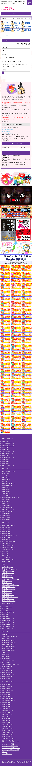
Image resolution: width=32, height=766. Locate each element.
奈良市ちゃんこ (6, 652)
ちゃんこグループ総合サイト (10, 744)
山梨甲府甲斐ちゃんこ (8, 619)
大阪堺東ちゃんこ (7, 658)
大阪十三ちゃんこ (7, 662)
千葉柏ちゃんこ (6, 543)
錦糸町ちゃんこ (6, 503)
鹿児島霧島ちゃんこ (7, 692)
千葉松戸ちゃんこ (7, 513)
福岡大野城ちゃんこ (7, 714)
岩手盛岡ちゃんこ (7, 459)
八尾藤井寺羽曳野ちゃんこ (9, 650)
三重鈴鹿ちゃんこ (7, 593)
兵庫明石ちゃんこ (7, 656)
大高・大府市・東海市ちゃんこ (10, 585)
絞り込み (4, 47)
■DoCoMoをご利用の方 (7, 129)
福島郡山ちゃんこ (7, 462)
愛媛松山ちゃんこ (7, 684)
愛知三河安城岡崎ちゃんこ (9, 569)
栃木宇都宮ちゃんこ (7, 487)
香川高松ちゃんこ (7, 694)
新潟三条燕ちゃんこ (7, 628)
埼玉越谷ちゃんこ (7, 519)
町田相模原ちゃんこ (7, 493)
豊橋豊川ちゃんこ (7, 583)
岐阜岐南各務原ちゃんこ (8, 587)
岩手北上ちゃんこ (7, 456)
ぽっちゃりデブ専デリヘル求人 (10, 750)
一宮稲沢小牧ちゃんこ (8, 573)
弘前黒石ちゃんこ (7, 449)
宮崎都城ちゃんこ (7, 702)
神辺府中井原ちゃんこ (8, 732)
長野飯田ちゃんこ (7, 617)
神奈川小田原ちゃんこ (8, 511)
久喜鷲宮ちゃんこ (7, 531)
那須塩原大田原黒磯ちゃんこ (10, 535)
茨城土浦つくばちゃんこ (8, 509)
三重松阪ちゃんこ (7, 591)
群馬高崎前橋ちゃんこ (8, 485)
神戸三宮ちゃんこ (7, 654)
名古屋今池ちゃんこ (7, 567)
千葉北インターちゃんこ (8, 547)
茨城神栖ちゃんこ (7, 533)
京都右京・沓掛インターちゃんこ (11, 664)
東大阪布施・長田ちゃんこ (9, 646)
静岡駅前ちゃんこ (7, 581)
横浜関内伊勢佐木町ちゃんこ (10, 471)
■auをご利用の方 (6, 131)
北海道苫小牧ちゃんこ (8, 466)
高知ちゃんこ (5, 716)
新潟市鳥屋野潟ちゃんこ (8, 623)
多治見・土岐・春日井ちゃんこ (10, 579)
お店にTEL (16, 13)
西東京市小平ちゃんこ (8, 549)
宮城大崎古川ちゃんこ (8, 446)
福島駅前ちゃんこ (7, 463)
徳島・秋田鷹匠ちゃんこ (8, 700)
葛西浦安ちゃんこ (7, 537)
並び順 (4, 54)
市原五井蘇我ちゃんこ (8, 545)
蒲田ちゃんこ (5, 555)
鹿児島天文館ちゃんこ (8, 686)
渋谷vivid (4, 752)
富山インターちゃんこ (8, 613)
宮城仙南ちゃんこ (7, 442)
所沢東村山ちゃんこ (7, 527)
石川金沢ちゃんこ (7, 611)
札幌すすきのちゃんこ (8, 458)
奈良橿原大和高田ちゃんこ (9, 640)
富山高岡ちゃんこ (7, 609)
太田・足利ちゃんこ (7, 529)
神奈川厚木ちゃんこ (7, 495)
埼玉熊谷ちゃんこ (7, 489)
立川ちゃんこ (5, 475)
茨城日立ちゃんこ (7, 561)
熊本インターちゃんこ (8, 690)
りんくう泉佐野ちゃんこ (8, 660)
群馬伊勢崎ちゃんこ (7, 515)
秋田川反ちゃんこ (7, 448)
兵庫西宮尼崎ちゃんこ (8, 676)
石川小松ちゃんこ (7, 607)
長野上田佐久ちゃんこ (8, 627)
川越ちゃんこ (5, 481)
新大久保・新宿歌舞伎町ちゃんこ (11, 497)
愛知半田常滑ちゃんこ (8, 595)
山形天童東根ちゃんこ (8, 444)
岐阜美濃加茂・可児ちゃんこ (10, 597)
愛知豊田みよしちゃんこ (8, 589)
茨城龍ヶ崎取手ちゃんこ (8, 525)
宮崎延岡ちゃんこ (7, 736)
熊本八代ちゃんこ (7, 722)
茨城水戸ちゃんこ (7, 477)
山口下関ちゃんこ (7, 712)
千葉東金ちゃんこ (7, 505)
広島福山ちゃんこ (7, 696)
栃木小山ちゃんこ (7, 491)
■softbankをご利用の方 (7, 133)
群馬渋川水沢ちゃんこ (8, 507)
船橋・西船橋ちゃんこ (8, 559)
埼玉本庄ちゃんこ (7, 499)
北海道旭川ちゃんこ (7, 454)
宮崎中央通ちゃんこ (7, 724)
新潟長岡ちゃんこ (7, 615)
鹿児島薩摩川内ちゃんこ (8, 698)
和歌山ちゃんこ (6, 638)
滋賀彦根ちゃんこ (7, 634)
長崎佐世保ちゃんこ (7, 688)
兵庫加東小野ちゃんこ (8, 672)
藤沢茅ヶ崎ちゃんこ (7, 517)
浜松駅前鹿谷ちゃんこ (8, 599)
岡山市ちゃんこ (6, 726)
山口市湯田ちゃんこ (7, 734)
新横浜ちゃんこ (6, 539)
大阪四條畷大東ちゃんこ (8, 674)
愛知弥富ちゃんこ (7, 575)
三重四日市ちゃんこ (7, 577)
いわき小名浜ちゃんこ (8, 452)
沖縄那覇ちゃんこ (7, 704)
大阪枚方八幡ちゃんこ (8, 666)
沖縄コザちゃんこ (7, 730)
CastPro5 (27, 762)
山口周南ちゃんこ (7, 706)
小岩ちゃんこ (5, 551)
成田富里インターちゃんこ (9, 483)
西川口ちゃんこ (6, 473)
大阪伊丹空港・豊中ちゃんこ (10, 642)
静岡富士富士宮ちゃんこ (8, 601)
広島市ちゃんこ (6, 708)
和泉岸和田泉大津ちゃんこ (9, 644)
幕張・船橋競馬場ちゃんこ (9, 541)
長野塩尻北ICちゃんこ (8, 624)
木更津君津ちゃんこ (7, 501)
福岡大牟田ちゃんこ (7, 728)
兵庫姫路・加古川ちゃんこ (9, 648)
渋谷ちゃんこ (5, 553)
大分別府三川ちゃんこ (8, 738)
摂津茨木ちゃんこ (7, 668)
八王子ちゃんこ (6, 557)
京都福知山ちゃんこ (7, 678)
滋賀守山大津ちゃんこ (8, 670)
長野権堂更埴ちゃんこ (8, 620)
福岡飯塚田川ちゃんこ (8, 710)
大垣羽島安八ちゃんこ (8, 571)
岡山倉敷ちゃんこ (7, 718)
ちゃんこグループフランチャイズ (11, 748)
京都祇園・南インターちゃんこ (10, 636)
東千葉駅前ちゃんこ (7, 479)
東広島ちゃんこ (6, 720)
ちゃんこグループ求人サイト (10, 746)
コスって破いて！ (7, 754)
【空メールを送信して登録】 (16, 143)
